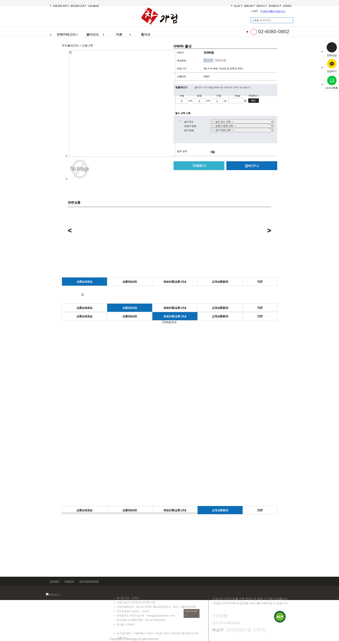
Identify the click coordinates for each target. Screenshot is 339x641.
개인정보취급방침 (89, 581)
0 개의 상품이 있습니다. (269, 11)
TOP (260, 281)
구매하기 (199, 166)
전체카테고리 (66, 34)
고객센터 (54, 581)
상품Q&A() (130, 281)
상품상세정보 (85, 281)
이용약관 (69, 581)
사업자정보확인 (191, 613)
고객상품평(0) (220, 281)
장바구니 (252, 166)
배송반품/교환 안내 (175, 281)
